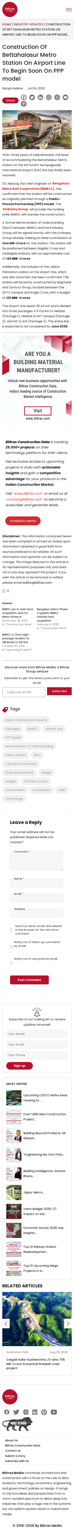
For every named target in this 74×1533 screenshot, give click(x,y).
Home (6, 24)
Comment (22, 852)
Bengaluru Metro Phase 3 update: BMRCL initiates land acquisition (52, 614)
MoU (37, 755)
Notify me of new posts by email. (36, 959)
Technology (14, 799)
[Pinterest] (24, 104)
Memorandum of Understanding (29, 746)
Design (46, 772)
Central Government (21, 764)
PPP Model (13, 737)
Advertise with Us (17, 1461)
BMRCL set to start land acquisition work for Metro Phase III (17, 613)
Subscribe (59, 691)
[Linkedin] (41, 97)
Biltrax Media (51, 1525)
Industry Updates (28, 24)
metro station (15, 755)
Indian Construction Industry (26, 720)
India (61, 790)
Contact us (13, 1451)
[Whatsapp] (58, 97)
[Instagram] (50, 97)
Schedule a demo (23, 521)
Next (68, 1323)
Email (18, 894)
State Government (19, 772)
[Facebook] (24, 97)
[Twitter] (33, 97)
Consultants (41, 790)
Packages (12, 729)
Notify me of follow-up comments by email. (37, 944)
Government (15, 790)
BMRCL (33, 729)
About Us (11, 1440)
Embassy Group (36, 781)
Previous (6, 1323)
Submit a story (15, 1456)
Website (19, 909)
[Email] (66, 97)
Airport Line (54, 729)
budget (10, 781)
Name (19, 879)
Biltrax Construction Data (27, 442)
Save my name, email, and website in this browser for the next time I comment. (38, 930)
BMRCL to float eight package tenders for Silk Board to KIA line (15, 638)
